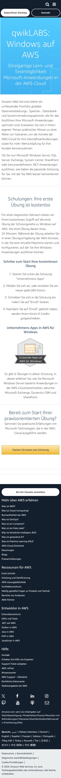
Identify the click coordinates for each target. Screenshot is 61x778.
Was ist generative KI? (13, 536)
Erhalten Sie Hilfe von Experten (17, 659)
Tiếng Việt (7, 740)
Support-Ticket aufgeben (14, 663)
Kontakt (6, 655)
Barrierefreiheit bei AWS (14, 515)
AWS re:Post (8, 668)
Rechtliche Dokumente (13, 681)
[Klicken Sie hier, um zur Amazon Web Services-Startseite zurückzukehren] (8, 4)
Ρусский (28, 740)
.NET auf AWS (9, 623)
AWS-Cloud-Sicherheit (13, 545)
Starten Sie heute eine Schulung (30, 449)
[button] (15, 13)
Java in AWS (8, 631)
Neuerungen (8, 550)
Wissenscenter (9, 672)
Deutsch (44, 731)
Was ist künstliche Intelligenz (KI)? (19, 532)
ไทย (37, 740)
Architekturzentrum (11, 586)
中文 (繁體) (30, 745)
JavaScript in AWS (11, 640)
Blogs (4, 554)
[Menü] (54, 3)
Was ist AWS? (8, 506)
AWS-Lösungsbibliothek (14, 582)
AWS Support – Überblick (14, 677)
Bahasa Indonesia (28, 731)
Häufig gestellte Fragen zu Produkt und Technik (26, 590)
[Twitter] (9, 696)
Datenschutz (8, 753)
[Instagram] (52, 696)
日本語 (44, 740)
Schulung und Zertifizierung (16, 577)
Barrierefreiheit (24, 753)
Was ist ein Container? (13, 523)
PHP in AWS (8, 636)
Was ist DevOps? (10, 519)
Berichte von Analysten (13, 595)
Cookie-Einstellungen (12, 762)
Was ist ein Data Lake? (13, 528)
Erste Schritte (8, 573)
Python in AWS (9, 627)
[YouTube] (23, 703)
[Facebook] (23, 696)
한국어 (5, 745)
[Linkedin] (38, 696)
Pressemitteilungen (11, 558)
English (5, 736)
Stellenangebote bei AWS (14, 685)
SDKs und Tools (10, 618)
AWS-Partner (8, 599)
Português (48, 736)
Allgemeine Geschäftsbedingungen (19, 757)
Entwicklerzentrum (11, 614)
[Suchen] (47, 3)
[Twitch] (9, 703)
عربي (14, 731)
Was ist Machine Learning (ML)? (18, 541)
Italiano (37, 736)
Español (16, 736)
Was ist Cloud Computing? (15, 510)
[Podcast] (38, 703)
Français (26, 736)
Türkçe (18, 740)
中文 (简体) (16, 745)
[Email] (52, 703)
